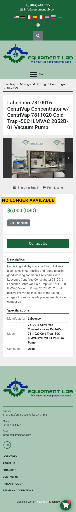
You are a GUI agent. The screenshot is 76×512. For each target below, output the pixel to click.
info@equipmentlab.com (40, 9)
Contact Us (38, 243)
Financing (9, 470)
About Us (9, 463)
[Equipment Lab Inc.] (38, 388)
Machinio (54, 501)
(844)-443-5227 (40, 5)
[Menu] (33, 74)
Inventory (10, 456)
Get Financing (19, 223)
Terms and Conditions (18, 490)
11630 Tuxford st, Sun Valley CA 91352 (25, 414)
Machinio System (26, 501)
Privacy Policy (13, 483)
